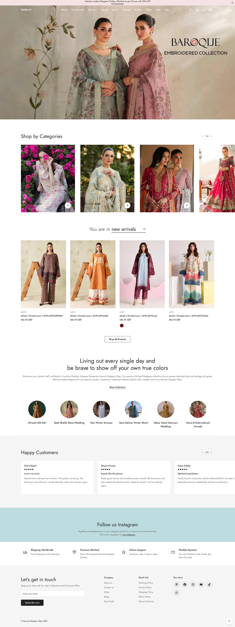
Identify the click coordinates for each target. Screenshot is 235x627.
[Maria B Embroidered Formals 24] (198, 409)
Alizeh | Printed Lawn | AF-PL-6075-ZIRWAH (42, 315)
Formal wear (152, 203)
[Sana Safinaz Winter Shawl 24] (133, 409)
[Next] (211, 136)
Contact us (109, 587)
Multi (23, 325)
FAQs (106, 592)
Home (64, 9)
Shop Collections (117, 387)
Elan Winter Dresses (101, 423)
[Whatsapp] (176, 592)
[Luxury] (107, 178)
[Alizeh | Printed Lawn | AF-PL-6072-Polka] (191, 274)
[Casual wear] (68, 205)
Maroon (121, 325)
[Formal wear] (187, 205)
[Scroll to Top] (230, 612)
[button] (210, 10)
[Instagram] (193, 584)
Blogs (106, 596)
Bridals (138, 9)
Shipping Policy (146, 592)
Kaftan (149, 9)
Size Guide (109, 601)
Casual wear (33, 203)
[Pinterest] (176, 584)
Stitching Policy (146, 582)
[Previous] (202, 136)
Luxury (115, 9)
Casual (105, 9)
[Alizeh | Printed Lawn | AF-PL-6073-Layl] (142, 274)
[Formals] (167, 178)
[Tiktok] (209, 584)
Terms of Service (146, 601)
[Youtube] (201, 584)
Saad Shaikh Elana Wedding (69, 423)
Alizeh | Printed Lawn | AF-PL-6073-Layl (138, 315)
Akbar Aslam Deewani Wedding (166, 424)
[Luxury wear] (127, 205)
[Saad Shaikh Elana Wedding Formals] (69, 409)
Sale (167, 9)
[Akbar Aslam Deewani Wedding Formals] (165, 409)
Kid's (158, 9)
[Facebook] (185, 584)
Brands (91, 9)
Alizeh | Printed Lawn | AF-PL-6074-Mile (89, 315)
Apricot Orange (72, 325)
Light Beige (171, 325)
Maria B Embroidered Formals (198, 424)
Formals (127, 9)
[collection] (37, 409)
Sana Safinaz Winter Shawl (133, 423)
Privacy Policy (145, 587)
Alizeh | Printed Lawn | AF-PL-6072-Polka (188, 315)
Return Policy (145, 596)
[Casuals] (48, 178)
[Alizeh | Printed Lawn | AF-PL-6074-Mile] (92, 274)
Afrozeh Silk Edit (37, 423)
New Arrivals (78, 9)
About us (108, 582)
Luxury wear (92, 203)
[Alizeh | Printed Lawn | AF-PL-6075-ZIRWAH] (43, 274)
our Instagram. (129, 534)
